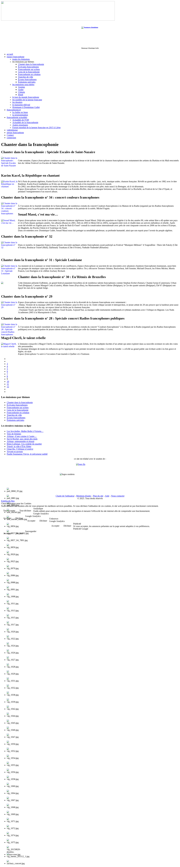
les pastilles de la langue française (27, 99)
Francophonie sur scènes (29, 69)
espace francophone (15, 56)
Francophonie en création (29, 74)
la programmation (20, 115)
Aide (107, 496)
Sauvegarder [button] (30, 531)
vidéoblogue (12, 130)
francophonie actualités (17, 117)
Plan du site (98, 496)
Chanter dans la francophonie (31, 64)
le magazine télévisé (21, 105)
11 (8, 384)
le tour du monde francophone (25, 97)
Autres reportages (20, 125)
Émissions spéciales (26, 82)
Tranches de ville (25, 77)
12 (8, 386)
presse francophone (15, 132)
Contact (10, 135)
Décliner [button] (43, 521)
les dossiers (17, 102)
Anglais (21, 87)
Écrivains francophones (28, 67)
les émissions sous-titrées (23, 84)
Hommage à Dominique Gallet (26, 107)
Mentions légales (83, 496)
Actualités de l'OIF (20, 120)
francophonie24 (14, 110)
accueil (10, 54)
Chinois (21, 92)
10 (8, 381)
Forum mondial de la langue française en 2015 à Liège (36, 127)
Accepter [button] (31, 521)
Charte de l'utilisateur (65, 496)
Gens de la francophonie (29, 72)
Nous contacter (117, 496)
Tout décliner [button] (25, 510)
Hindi (20, 94)
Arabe (20, 89)
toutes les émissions (21, 59)
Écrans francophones (27, 79)
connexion (11, 137)
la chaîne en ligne (20, 112)
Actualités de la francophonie (25, 122)
